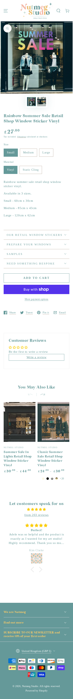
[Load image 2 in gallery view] (41, 101)
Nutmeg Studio (30, 686)
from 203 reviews (36, 515)
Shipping (21, 137)
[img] (36, 509)
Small (11, 152)
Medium (28, 152)
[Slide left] (32, 394)
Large (46, 152)
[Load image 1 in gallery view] (31, 101)
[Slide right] (40, 394)
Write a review (36, 357)
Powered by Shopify (37, 690)
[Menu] (5, 10)
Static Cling (31, 169)
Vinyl (10, 169)
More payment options (36, 299)
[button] (58, 10)
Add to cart (36, 277)
